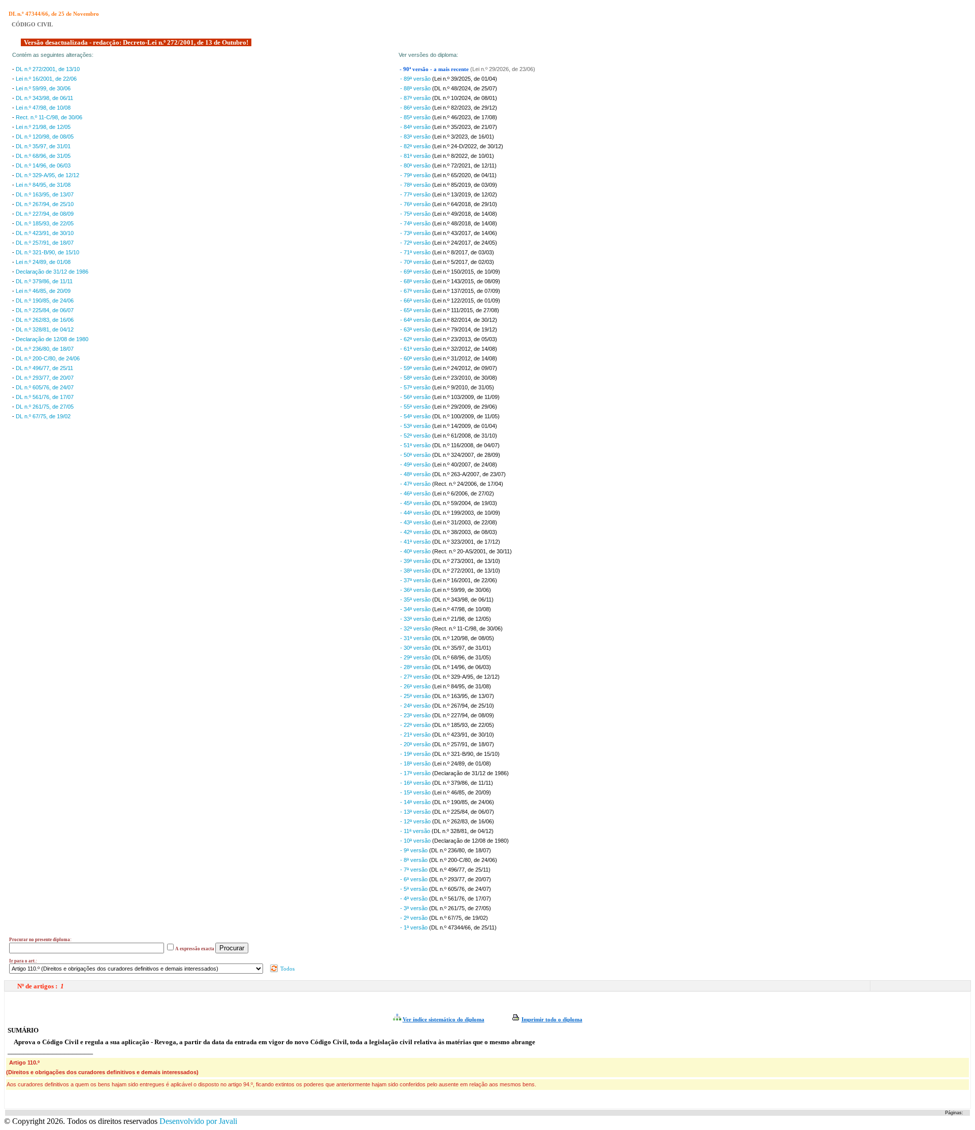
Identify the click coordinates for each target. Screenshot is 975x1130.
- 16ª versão (416, 783)
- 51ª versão (416, 445)
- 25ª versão (416, 696)
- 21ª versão (416, 735)
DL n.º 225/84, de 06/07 (45, 310)
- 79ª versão (416, 175)
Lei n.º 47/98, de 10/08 (43, 108)
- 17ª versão (416, 773)
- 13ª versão (416, 812)
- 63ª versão (416, 329)
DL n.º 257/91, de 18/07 (45, 243)
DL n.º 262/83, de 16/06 (45, 320)
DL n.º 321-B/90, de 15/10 (47, 252)
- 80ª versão (416, 165)
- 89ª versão (416, 79)
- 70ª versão (416, 262)
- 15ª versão (416, 792)
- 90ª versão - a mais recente (435, 69)
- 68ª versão (416, 281)
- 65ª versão (416, 310)
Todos (287, 969)
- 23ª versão (416, 715)
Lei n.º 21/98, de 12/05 (43, 127)
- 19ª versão (416, 754)
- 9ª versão (414, 850)
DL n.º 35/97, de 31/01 (43, 146)
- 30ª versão (416, 648)
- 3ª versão (414, 908)
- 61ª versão (416, 349)
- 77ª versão (416, 194)
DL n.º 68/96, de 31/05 (43, 156)
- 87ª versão (416, 98)
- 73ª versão (416, 233)
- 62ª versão (416, 339)
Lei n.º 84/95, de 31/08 (43, 185)
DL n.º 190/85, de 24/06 (45, 300)
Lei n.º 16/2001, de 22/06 (46, 79)
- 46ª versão (416, 493)
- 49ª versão (416, 464)
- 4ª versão (414, 898)
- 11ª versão (416, 831)
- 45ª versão (416, 503)
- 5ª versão (414, 889)
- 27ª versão (416, 677)
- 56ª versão (416, 397)
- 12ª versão (416, 821)
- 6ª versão (414, 879)
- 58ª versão (416, 378)
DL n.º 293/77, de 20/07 (45, 378)
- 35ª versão (416, 599)
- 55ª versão (416, 407)
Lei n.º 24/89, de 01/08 (43, 262)
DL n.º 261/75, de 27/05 (45, 407)
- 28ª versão (416, 667)
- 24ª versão (416, 706)
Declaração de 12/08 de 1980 (52, 339)
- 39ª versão (416, 561)
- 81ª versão (416, 156)
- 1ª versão (414, 927)
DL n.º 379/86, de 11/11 (44, 281)
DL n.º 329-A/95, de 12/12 (47, 175)
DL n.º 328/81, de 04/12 (45, 329)
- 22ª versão (416, 725)
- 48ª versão (416, 474)
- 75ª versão (416, 214)
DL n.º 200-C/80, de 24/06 (48, 358)
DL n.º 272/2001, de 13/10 (48, 69)
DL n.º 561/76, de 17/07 (45, 397)
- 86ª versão (416, 108)
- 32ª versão (416, 628)
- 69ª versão (416, 272)
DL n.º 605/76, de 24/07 (45, 387)
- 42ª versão (416, 532)
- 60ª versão (416, 358)
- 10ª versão (416, 841)
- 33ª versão (416, 619)
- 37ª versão (416, 580)
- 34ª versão (416, 609)
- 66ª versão (416, 300)
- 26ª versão (416, 686)
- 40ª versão (416, 551)
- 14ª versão (416, 802)
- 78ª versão (416, 185)
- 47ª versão (416, 484)
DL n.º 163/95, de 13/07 (45, 194)
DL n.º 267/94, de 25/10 (45, 204)
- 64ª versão (416, 320)
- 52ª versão (416, 436)
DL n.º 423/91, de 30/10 (45, 233)
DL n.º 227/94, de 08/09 (45, 214)
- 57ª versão (416, 387)
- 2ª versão (414, 918)
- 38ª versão (416, 571)
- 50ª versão (416, 455)
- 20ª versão (416, 744)
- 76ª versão (416, 204)
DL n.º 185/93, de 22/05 (45, 223)
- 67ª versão (416, 291)
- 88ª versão (416, 88)
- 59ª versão (416, 368)
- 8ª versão (414, 860)
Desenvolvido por (198, 1121)
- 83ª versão (416, 137)
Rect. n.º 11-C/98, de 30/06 (49, 117)
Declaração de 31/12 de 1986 (52, 272)
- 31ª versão (416, 638)
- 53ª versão (416, 426)
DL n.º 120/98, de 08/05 (45, 137)
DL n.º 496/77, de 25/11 (44, 368)
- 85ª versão (416, 117)
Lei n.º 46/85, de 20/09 (43, 291)
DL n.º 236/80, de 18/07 (45, 349)
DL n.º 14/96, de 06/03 (43, 165)
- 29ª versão (416, 657)
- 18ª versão (416, 763)
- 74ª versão (416, 223)
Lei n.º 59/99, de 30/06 (43, 88)
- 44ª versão (416, 513)
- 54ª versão (416, 416)
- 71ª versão (416, 252)
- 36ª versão (416, 590)
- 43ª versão (416, 522)
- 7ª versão (414, 870)
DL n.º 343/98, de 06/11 (44, 98)
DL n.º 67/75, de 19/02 (43, 416)
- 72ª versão (416, 243)
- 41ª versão (416, 542)
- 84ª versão (416, 127)
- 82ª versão (416, 146)
